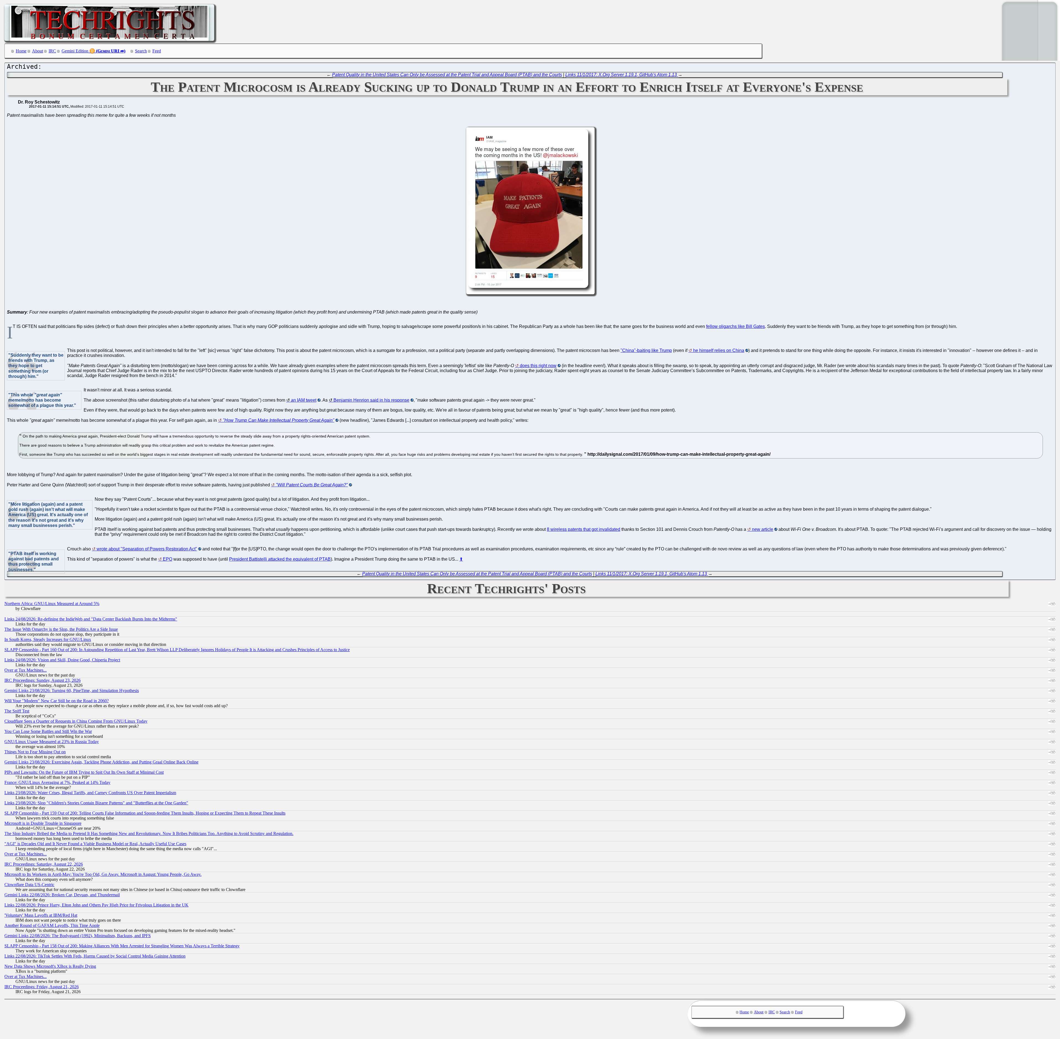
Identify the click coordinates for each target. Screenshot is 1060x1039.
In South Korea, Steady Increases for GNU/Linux (47, 639)
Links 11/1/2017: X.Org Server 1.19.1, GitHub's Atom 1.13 (621, 74)
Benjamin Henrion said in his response (371, 400)
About (37, 51)
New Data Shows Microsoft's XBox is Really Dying (50, 966)
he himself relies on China (718, 350)
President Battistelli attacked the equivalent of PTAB (280, 559)
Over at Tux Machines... (25, 670)
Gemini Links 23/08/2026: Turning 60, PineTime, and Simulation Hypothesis (71, 690)
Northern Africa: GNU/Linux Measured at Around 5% (51, 603)
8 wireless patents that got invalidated (583, 529)
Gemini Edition (75, 51)
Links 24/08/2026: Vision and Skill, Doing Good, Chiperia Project (62, 660)
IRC (52, 51)
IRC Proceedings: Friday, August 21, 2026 (41, 986)
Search (141, 51)
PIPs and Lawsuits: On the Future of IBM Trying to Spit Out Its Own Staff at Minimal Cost (84, 772)
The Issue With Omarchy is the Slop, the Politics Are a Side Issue (61, 629)
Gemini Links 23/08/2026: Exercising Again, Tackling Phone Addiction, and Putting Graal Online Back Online (101, 762)
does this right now (538, 365)
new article (762, 529)
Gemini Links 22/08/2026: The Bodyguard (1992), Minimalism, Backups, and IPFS (77, 935)
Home (21, 51)
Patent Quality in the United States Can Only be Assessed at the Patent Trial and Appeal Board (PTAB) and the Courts (447, 74)
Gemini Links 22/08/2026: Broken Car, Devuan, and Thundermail (62, 894)
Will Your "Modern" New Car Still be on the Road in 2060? (56, 700)
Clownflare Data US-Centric (29, 884)
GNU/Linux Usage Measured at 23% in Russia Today (51, 741)
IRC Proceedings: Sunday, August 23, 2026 (42, 680)
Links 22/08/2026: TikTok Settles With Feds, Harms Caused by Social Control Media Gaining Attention (95, 956)
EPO (167, 559)
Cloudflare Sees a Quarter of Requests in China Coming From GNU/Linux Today (75, 721)
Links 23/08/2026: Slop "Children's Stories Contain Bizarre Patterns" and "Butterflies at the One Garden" (96, 803)
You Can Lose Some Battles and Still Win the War (48, 731)
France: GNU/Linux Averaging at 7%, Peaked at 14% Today (57, 782)
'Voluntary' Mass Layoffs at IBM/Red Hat (40, 915)
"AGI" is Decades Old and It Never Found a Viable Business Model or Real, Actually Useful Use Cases (95, 843)
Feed (156, 51)
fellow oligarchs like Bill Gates (735, 326)
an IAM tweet (303, 400)
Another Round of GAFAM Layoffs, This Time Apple (52, 925)
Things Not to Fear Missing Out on (35, 751)
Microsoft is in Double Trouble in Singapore (42, 823)
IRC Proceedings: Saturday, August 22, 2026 (43, 864)
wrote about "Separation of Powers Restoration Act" (147, 549)
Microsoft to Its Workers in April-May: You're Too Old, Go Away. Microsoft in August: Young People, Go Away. (103, 874)
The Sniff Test (16, 711)
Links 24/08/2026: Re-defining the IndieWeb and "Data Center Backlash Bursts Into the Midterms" (90, 619)
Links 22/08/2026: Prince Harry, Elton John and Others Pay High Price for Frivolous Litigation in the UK (96, 905)
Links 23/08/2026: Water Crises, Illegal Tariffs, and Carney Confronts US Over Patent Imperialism (90, 792)
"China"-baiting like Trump (646, 350)
